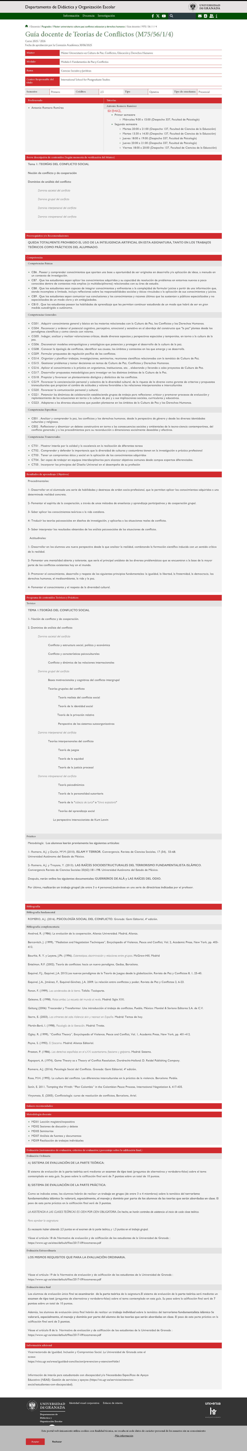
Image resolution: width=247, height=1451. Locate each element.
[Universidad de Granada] (204, 6)
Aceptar (35, 1441)
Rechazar (57, 1441)
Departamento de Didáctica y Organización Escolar (70, 7)
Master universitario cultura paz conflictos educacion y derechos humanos (89, 26)
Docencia (88, 15)
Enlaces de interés (113, 1403)
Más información (124, 1435)
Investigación (106, 15)
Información (71, 15)
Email (116, 111)
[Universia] (212, 1404)
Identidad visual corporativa (84, 1403)
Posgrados (46, 26)
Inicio (27, 26)
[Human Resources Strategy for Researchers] (212, 1412)
